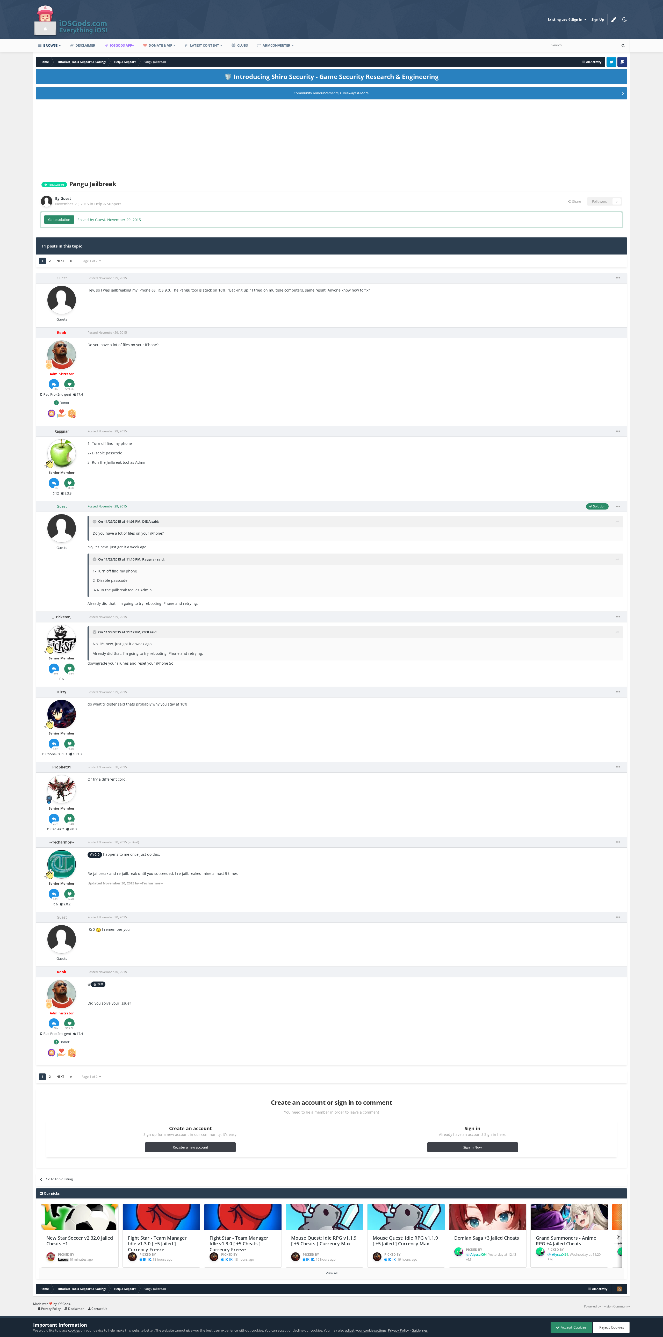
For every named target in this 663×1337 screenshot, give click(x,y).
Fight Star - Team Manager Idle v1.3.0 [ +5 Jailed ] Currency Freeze (157, 1244)
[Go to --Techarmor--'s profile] (61, 864)
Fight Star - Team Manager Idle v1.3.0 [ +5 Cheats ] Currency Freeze (239, 1244)
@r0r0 (94, 854)
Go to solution (59, 219)
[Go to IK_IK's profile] (132, 1256)
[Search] (623, 45)
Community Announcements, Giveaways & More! (331, 93)
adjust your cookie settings (365, 1330)
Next (60, 261)
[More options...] (618, 278)
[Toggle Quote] (95, 521)
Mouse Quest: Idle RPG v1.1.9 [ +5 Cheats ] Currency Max (323, 1241)
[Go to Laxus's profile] (50, 1256)
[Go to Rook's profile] (61, 354)
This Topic (602, 45)
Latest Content (204, 45)
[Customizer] (613, 19)
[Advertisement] (331, 139)
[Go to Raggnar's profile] (61, 453)
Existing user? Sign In (565, 19)
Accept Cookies (573, 1327)
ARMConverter (276, 45)
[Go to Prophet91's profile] (61, 789)
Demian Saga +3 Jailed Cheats (486, 1238)
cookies (74, 1330)
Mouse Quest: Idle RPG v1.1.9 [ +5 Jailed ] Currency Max (405, 1241)
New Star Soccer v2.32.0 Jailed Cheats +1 (79, 1241)
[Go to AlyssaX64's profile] (458, 1251)
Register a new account (190, 1147)
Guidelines (420, 1330)
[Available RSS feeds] (619, 1289)
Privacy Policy (50, 1308)
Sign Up (598, 19)
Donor (64, 402)
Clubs (242, 45)
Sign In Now (472, 1147)
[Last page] (71, 261)
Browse (49, 45)
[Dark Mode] (624, 19)
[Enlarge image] (98, 929)
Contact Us (99, 1308)
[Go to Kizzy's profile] (61, 714)
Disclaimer (85, 45)
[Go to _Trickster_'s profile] (61, 639)
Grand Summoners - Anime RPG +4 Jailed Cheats (566, 1241)
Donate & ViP (160, 45)
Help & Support (107, 203)
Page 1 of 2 (90, 261)
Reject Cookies (611, 1327)
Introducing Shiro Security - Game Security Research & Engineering (331, 76)
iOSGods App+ (121, 45)
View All (331, 1273)
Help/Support (55, 184)
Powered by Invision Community (607, 1306)
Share (576, 201)
